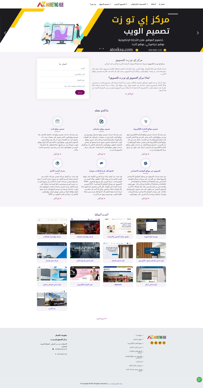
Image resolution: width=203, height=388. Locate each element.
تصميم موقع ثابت (57, 129)
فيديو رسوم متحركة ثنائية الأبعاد (134, 370)
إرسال (80, 92)
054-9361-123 (62, 354)
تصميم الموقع (104, 4)
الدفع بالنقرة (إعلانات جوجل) (135, 351)
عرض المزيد (100, 318)
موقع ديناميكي (137, 339)
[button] (5, 32)
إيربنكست (139, 361)
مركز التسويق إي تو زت (115, 383)
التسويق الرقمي (119, 4)
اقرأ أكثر (130, 94)
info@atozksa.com (61, 349)
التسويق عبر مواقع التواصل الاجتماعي (145, 171)
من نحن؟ (93, 4)
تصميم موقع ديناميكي (101, 129)
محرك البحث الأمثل (57, 171)
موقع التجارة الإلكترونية (135, 343)
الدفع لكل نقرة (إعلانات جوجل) (101, 171)
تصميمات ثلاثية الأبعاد (135, 365)
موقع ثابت (139, 335)
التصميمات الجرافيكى (138, 4)
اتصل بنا (161, 4)
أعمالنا (153, 4)
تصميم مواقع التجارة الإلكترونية (145, 129)
